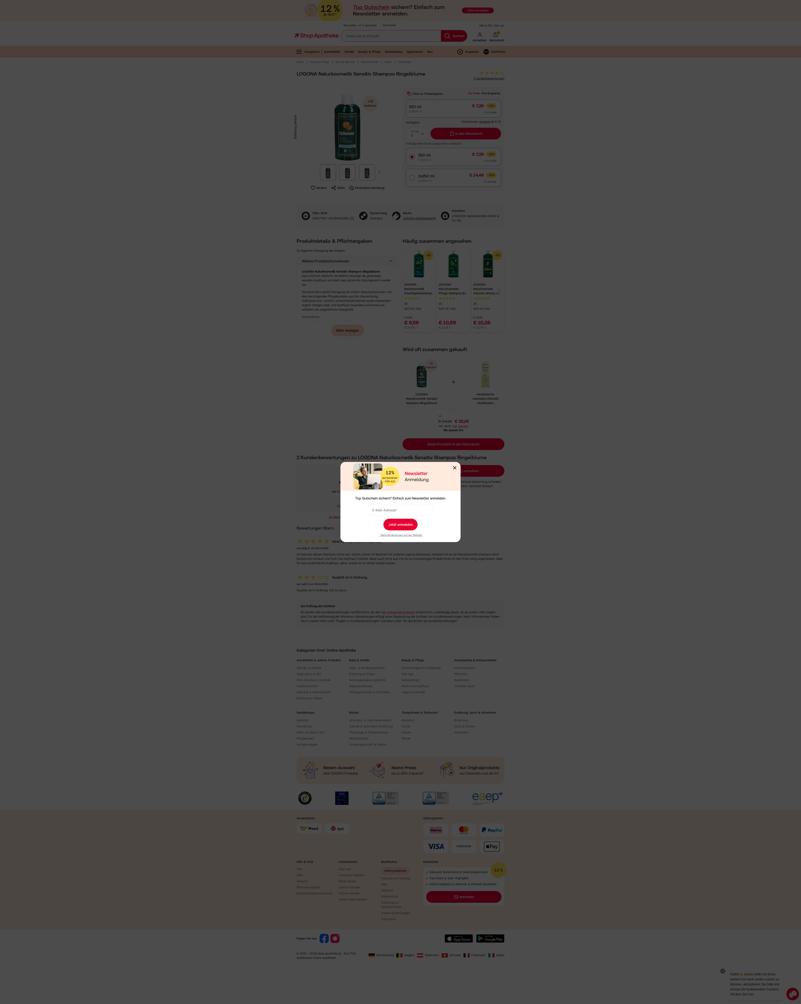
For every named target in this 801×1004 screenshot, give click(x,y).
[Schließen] (454, 467)
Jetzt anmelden (400, 524)
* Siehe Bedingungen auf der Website (400, 535)
